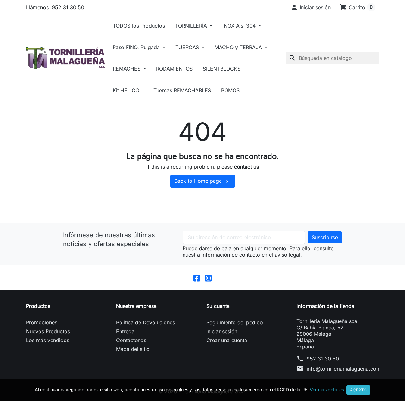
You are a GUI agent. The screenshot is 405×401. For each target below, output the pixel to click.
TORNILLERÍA (192, 25)
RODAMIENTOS (174, 69)
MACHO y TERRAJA (239, 47)
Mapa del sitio (133, 349)
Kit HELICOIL (128, 90)
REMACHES (127, 69)
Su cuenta (218, 306)
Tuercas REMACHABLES (182, 90)
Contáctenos (131, 340)
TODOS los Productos (139, 25)
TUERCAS (188, 47)
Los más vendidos (47, 340)
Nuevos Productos (48, 331)
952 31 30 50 (323, 358)
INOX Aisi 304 (239, 25)
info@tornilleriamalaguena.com (344, 369)
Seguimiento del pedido (234, 322)
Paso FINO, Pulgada (137, 47)
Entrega (125, 331)
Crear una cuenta (226, 340)
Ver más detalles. (327, 389)
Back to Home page (202, 181)
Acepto (358, 389)
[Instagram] (208, 278)
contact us (246, 166)
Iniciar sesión (221, 331)
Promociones (41, 322)
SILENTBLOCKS (221, 69)
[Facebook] (196, 278)
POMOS (230, 90)
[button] (310, 7)
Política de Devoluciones (145, 322)
